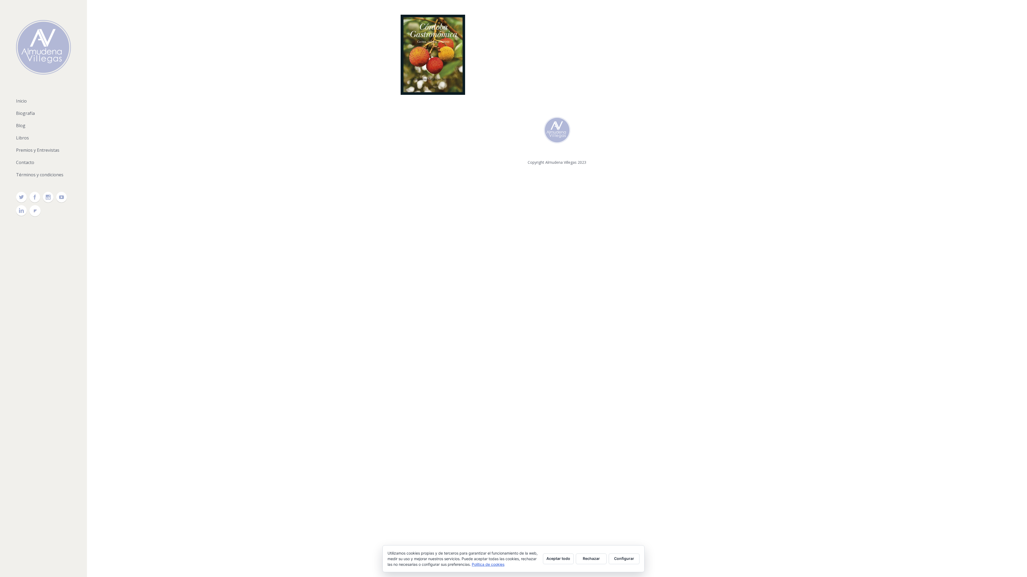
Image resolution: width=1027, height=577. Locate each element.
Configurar (624, 558)
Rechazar (591, 558)
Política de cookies (488, 564)
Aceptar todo (558, 558)
